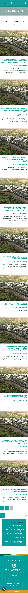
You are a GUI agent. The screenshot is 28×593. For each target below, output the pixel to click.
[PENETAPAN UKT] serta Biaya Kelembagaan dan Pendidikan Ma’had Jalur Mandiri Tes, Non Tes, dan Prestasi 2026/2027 (14, 538)
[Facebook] (15, 560)
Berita (22, 21)
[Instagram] (19, 560)
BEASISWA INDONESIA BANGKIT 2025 (14, 397)
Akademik (6, 21)
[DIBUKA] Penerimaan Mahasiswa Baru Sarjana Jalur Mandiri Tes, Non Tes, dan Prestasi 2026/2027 (14, 60)
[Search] (2, 515)
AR (3, 3)
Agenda (14, 24)
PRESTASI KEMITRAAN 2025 (16, 304)
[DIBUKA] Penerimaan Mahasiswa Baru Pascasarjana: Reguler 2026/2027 (14, 159)
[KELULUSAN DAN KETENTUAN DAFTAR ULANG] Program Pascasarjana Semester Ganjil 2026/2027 (14, 530)
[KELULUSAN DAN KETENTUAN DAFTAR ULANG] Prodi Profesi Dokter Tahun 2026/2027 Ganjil (14, 542)
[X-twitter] (8, 560)
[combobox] (17, 515)
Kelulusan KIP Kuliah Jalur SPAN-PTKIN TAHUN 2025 (14, 490)
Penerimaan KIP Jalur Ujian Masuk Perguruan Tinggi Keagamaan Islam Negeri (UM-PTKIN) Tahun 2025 (15, 349)
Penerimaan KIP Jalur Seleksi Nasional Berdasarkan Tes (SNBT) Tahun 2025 (14, 441)
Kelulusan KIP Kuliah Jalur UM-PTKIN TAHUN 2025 (15, 257)
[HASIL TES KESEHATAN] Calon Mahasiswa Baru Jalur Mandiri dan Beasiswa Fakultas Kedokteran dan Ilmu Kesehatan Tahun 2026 (14, 534)
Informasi (15, 21)
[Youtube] (12, 560)
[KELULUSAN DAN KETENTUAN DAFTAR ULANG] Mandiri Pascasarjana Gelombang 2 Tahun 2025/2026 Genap (15, 209)
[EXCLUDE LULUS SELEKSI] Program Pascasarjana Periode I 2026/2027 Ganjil (14, 526)
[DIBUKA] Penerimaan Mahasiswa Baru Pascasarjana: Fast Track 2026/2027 (14, 110)
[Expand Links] (4, 589)
